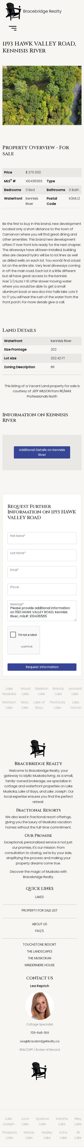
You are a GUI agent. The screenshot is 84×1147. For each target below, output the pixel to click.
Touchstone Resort (39, 944)
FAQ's (39, 930)
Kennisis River (61, 341)
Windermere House (39, 965)
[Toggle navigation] (13, 29)
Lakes (39, 897)
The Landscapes (39, 951)
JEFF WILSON (41, 391)
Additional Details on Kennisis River (42, 452)
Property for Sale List (39, 910)
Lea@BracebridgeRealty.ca (39, 1041)
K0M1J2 (74, 198)
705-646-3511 (39, 1033)
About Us (39, 924)
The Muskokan (39, 958)
